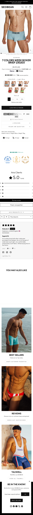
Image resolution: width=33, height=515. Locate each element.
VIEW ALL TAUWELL (16, 478)
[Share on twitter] (7, 252)
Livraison (16, 123)
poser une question (16, 126)
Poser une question (16, 205)
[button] (9, 75)
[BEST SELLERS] (16, 330)
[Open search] (2, 217)
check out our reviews (16, 420)
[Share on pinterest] (11, 252)
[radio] (7, 84)
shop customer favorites (16, 361)
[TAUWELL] (16, 447)
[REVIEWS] (16, 388)
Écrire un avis (16, 200)
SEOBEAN (16, 57)
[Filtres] (6, 217)
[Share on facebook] (3, 252)
